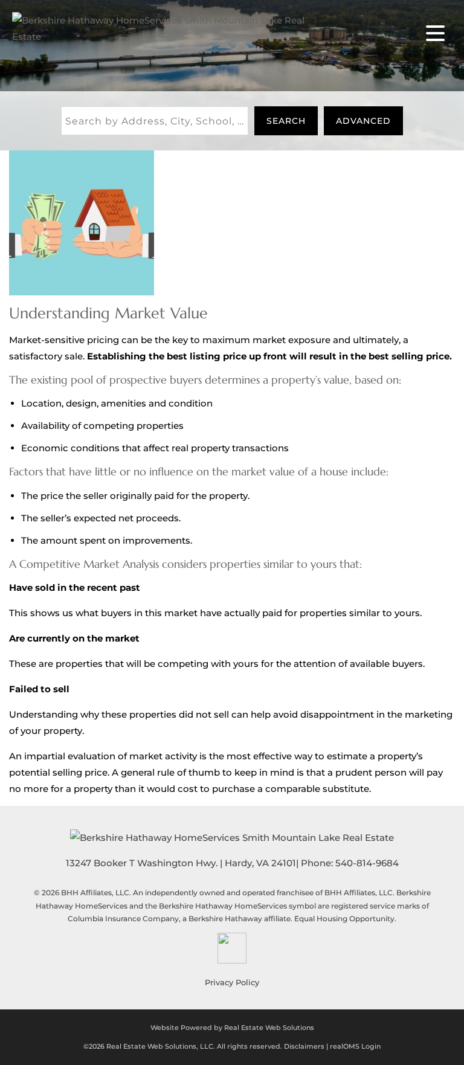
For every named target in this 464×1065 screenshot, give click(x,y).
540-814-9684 (367, 863)
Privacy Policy (232, 982)
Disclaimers (304, 1046)
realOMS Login (355, 1046)
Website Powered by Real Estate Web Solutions (232, 1027)
